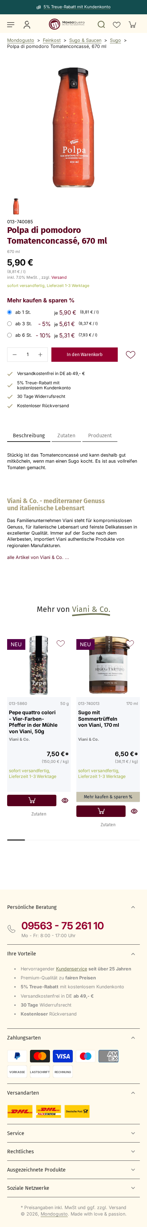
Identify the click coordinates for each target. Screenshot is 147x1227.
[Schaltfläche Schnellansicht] (65, 800)
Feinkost (52, 40)
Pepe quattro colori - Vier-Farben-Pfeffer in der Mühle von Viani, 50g (33, 721)
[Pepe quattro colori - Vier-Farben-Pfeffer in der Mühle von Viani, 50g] (39, 665)
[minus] (14, 354)
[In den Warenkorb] (31, 800)
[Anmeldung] (26, 24)
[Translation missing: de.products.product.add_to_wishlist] (116, 24)
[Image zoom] (73, 127)
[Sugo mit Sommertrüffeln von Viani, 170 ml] (108, 665)
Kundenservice (71, 969)
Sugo (115, 40)
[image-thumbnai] (16, 206)
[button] (84, 354)
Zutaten (38, 814)
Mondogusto (20, 40)
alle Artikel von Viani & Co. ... (38, 557)
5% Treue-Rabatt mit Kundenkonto (77, 6)
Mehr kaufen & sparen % (108, 796)
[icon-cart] (132, 24)
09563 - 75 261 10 (62, 926)
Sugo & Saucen (85, 40)
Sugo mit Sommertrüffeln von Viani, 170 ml (98, 718)
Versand (59, 277)
